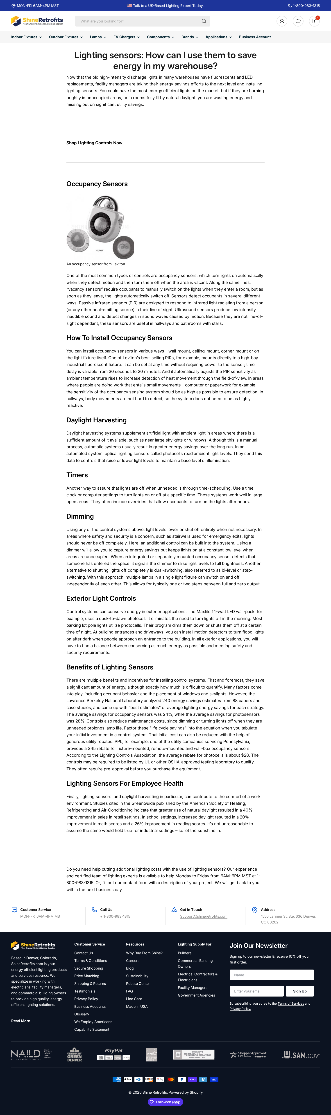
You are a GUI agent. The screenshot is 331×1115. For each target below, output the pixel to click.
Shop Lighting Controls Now (94, 142)
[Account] (282, 21)
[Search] (204, 21)
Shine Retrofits (155, 1092)
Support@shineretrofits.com (203, 916)
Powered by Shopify (186, 1092)
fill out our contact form (124, 882)
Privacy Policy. (240, 1008)
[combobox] (142, 21)
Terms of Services (291, 1003)
